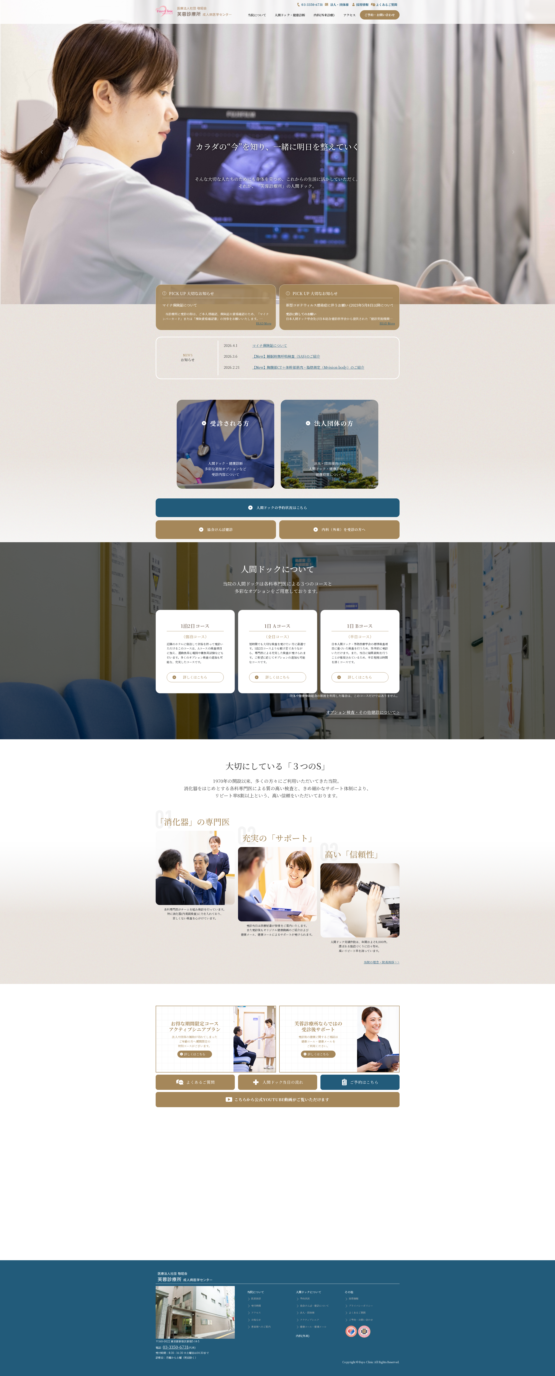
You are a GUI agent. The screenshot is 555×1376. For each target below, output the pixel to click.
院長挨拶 (256, 1298)
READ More (263, 323)
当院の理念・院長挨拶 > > (382, 962)
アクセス (349, 15)
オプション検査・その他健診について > (362, 712)
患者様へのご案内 (261, 1326)
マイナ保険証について (179, 305)
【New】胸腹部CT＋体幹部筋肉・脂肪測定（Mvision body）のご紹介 (308, 367)
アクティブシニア (309, 1319)
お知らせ (256, 1319)
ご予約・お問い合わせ (379, 15)
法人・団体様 (339, 4)
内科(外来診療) (324, 15)
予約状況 (304, 1298)
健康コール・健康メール (312, 1326)
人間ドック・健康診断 (290, 15)
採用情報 (362, 4)
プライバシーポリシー (360, 1305)
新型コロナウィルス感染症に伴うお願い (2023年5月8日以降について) (341, 305)
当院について (257, 15)
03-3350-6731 (312, 4)
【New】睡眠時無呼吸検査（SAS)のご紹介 (286, 356)
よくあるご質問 (386, 4)
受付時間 (256, 1305)
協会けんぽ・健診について (314, 1305)
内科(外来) (302, 1336)
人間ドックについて (308, 1292)
